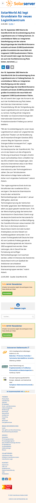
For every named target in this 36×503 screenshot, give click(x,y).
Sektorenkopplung (7, 408)
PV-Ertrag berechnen (8, 439)
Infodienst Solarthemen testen (10, 457)
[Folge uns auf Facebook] (6, 480)
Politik (3, 419)
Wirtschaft (5, 420)
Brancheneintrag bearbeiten (10, 432)
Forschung (5, 417)
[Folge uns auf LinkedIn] (3, 480)
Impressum (5, 465)
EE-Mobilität (5, 404)
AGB (3, 472)
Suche (3, 428)
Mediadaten (5, 474)
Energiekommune (7, 422)
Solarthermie (5, 401)
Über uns (4, 466)
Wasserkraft (5, 413)
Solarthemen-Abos (7, 455)
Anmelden (7, 293)
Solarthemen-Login (7, 459)
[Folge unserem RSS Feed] (10, 480)
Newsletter (5, 437)
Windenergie (5, 410)
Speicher (4, 402)
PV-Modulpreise (6, 444)
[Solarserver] (20, 4)
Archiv (11, 24)
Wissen (4, 450)
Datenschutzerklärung (8, 470)
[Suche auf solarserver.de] (32, 316)
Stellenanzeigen (6, 448)
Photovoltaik (5, 399)
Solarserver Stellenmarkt (17, 348)
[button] (3, 67)
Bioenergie (5, 411)
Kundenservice (6, 468)
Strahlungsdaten (6, 446)
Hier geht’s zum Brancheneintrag (11, 430)
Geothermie (5, 415)
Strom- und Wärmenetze (9, 406)
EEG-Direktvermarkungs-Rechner (11, 443)
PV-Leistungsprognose (8, 441)
